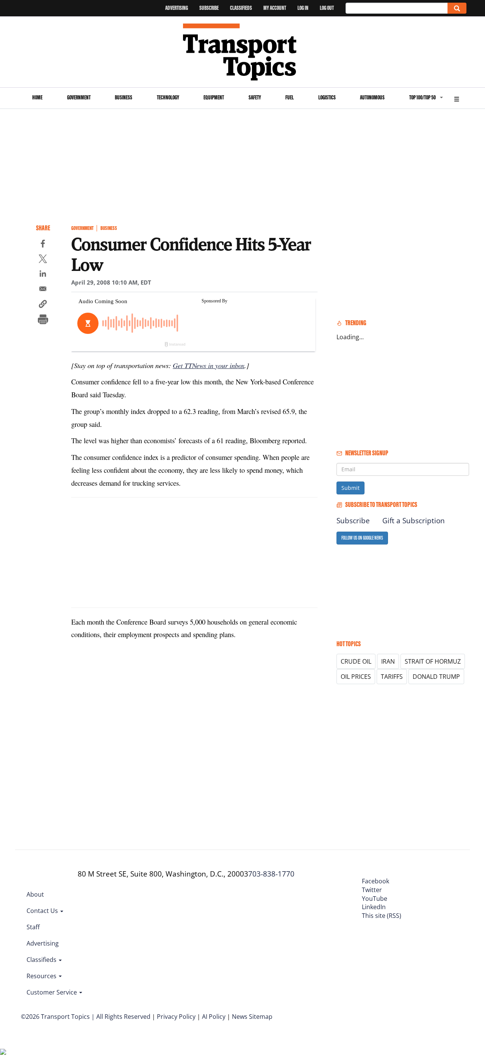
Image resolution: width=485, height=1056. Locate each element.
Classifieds (241, 7)
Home (37, 97)
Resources (42, 976)
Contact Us (43, 910)
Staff (33, 927)
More (456, 98)
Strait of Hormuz (433, 661)
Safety (255, 97)
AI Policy (213, 1016)
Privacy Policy (176, 1016)
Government (79, 97)
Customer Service (52, 992)
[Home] (242, 52)
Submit (350, 487)
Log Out (327, 7)
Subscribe (209, 7)
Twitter (372, 890)
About (35, 894)
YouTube (374, 898)
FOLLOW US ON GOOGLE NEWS (362, 538)
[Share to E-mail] (42, 290)
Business (123, 97)
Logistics (327, 97)
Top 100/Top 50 (422, 97)
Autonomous (372, 97)
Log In (302, 7)
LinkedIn (374, 907)
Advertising (176, 7)
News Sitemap (252, 1016)
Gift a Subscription (413, 521)
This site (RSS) (381, 915)
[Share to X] (42, 260)
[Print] (42, 320)
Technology (168, 97)
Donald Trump (436, 676)
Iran (388, 661)
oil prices (356, 676)
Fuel (289, 97)
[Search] (456, 8)
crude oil (356, 661)
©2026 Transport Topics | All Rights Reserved (85, 1016)
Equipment (213, 97)
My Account (274, 7)
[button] (42, 305)
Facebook (375, 881)
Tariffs (392, 676)
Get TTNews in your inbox (208, 365)
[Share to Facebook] (42, 245)
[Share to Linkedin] (42, 275)
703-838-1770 (271, 874)
